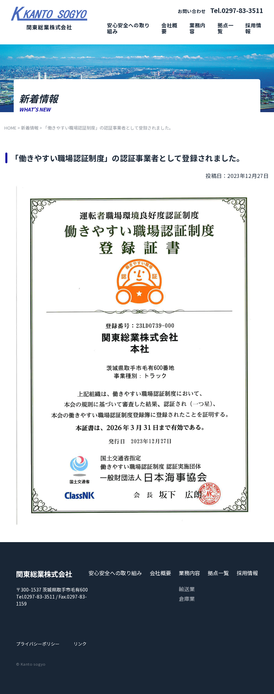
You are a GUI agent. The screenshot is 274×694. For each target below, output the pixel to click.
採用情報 (253, 28)
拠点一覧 (226, 28)
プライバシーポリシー (37, 644)
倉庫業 (187, 599)
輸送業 (187, 589)
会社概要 (169, 28)
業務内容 (197, 28)
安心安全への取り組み (128, 28)
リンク (80, 644)
